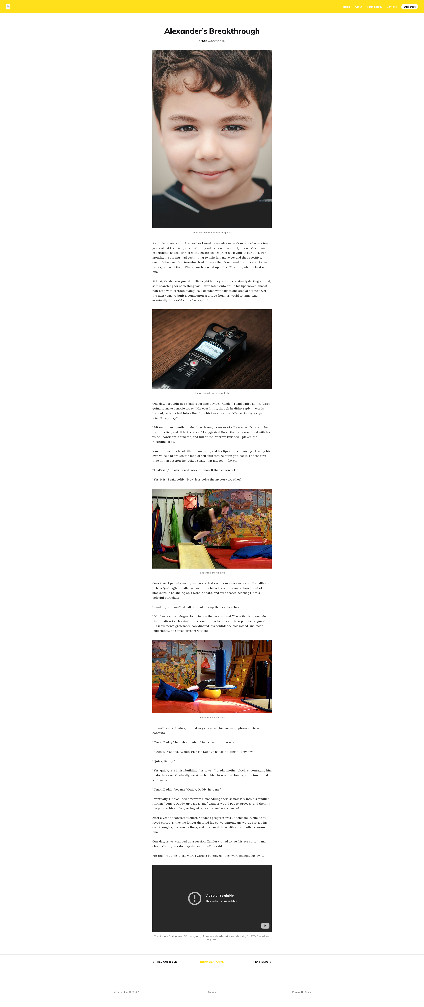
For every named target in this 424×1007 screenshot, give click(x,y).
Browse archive (212, 961)
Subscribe (410, 6)
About (358, 6)
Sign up (212, 992)
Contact (392, 6)
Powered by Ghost (301, 992)
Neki (205, 41)
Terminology (374, 6)
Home (346, 6)
